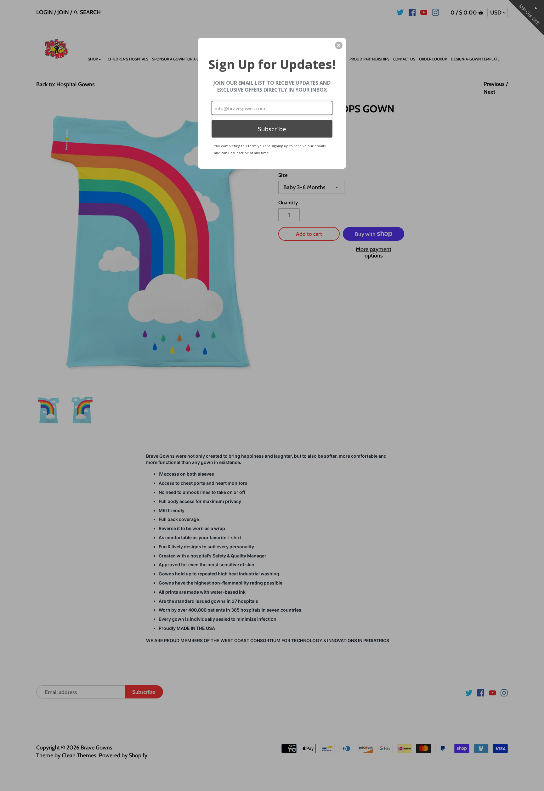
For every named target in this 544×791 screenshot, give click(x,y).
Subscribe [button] (272, 129)
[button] (339, 45)
